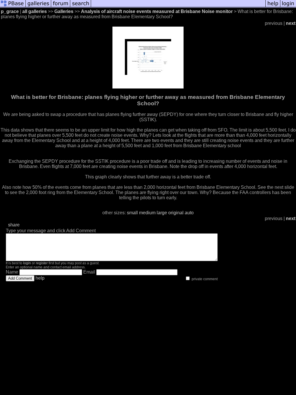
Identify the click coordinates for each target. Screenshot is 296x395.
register (42, 263)
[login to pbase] (288, 6)
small (132, 212)
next (290, 23)
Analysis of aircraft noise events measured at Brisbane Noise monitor (157, 11)
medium (147, 212)
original (176, 212)
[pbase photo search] (80, 6)
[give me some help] (272, 6)
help (40, 278)
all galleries (34, 11)
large (162, 212)
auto (189, 212)
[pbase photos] (13, 6)
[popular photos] (178, 6)
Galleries (63, 11)
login (27, 263)
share (14, 224)
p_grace (10, 11)
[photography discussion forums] (60, 6)
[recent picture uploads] (38, 6)
